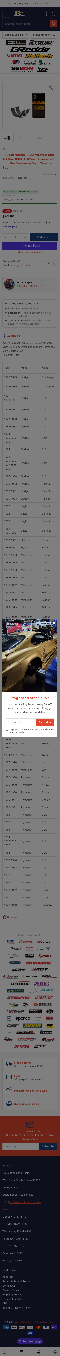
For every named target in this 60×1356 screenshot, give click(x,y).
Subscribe (45, 722)
